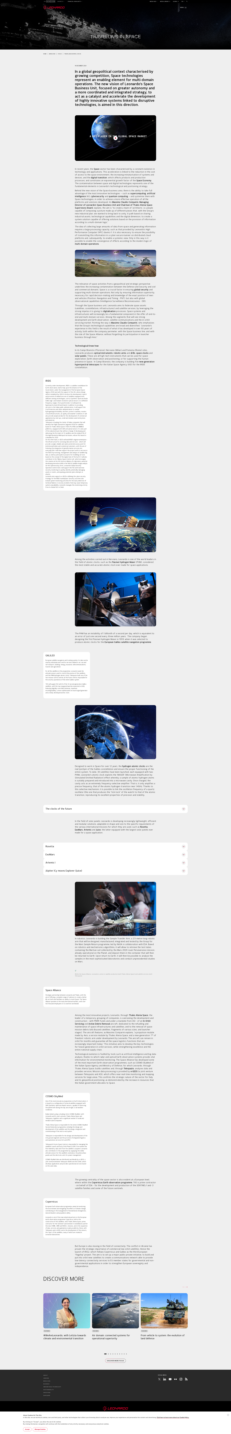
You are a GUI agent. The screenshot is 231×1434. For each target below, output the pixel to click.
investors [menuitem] (46, 1392)
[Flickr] (175, 1379)
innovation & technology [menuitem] (52, 1386)
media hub (52, 53)
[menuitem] (154, 1)
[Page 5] (115, 1354)
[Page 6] (117, 1354)
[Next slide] (187, 1287)
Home (45, 53)
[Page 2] (108, 1354)
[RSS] (186, 1379)
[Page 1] (105, 1354)
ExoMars (50, 855)
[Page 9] (124, 1354)
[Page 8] (122, 1354)
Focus (60, 53)
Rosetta (49, 846)
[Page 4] (113, 1354)
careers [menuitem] (46, 1378)
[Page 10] (126, 1354)
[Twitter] (159, 1379)
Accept (27, 1429)
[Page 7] (120, 1354)
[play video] (115, 138)
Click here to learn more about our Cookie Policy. (173, 1417)
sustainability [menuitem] (48, 1389)
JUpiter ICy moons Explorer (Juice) (63, 871)
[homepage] (54, 7)
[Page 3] (111, 1354)
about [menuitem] (45, 1375)
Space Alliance (96, 334)
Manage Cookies (40, 1429)
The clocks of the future (58, 809)
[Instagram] (181, 1379)
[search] (187, 1)
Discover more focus (115, 1361)
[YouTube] (170, 1379)
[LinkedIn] (164, 1379)
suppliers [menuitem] (46, 1395)
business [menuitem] (46, 1384)
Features (47, 1331)
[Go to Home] (115, 1408)
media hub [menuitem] (46, 1381)
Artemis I (50, 863)
